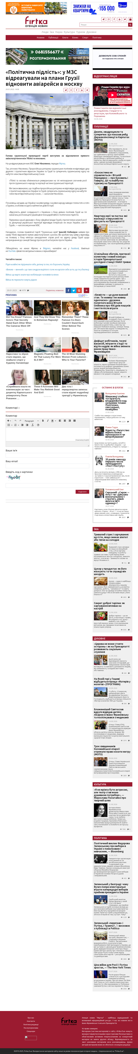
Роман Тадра (111, 427)
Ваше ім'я (11, 450)
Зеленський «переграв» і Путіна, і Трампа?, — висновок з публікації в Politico (112, 925)
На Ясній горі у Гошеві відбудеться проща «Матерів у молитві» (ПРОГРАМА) (112, 681)
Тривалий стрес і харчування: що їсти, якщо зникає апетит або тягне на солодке (111, 537)
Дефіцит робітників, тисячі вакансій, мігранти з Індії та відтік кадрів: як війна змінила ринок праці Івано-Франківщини (112, 346)
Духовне (91, 32)
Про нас (31, 1018)
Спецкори (31, 1031)
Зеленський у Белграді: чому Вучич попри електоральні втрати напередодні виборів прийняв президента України (111, 888)
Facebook (75, 248)
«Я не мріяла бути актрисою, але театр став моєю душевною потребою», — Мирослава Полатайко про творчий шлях (111, 795)
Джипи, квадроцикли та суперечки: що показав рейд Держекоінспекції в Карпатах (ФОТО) (111, 135)
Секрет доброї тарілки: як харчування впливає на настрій (109, 605)
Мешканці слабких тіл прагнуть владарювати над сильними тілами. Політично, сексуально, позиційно (116, 403)
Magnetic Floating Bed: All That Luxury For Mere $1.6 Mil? (47, 357)
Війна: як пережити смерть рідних (21, 279)
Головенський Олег (114, 489)
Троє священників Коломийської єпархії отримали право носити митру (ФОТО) (112, 750)
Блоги (65, 37)
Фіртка (62, 163)
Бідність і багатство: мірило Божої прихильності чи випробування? (117, 433)
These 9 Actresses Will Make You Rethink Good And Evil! (47, 389)
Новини (40, 37)
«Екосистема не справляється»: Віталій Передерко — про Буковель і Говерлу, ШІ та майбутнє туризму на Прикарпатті (111, 178)
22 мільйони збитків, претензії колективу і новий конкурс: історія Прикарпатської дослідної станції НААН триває (112, 258)
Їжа (52, 32)
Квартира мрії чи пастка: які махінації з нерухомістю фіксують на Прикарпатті (110, 218)
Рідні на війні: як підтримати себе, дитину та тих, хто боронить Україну (38, 264)
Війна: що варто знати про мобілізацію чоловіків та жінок (32, 274)
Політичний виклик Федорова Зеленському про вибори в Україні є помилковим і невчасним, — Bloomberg (112, 847)
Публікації (53, 37)
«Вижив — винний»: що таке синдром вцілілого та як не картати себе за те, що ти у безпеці (47, 269)
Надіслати (82, 491)
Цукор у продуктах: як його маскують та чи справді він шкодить (110, 571)
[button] (9, 421)
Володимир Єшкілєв (115, 393)
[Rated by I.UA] (31, 1038)
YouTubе (11, 251)
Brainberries (19, 330)
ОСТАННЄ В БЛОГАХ (112, 387)
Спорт (85, 37)
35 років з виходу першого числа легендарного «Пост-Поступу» (115, 462)
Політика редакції (30, 1024)
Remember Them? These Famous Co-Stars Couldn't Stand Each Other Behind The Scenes (75, 323)
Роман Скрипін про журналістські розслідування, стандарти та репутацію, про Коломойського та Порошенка (110, 112)
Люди (45, 32)
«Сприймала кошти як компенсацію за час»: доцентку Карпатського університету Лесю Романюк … (19, 392)
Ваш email (12, 461)
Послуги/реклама (31, 1028)
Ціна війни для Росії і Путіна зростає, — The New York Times (112, 966)
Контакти (31, 1021)
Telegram (46, 248)
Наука (58, 32)
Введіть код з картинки (19, 471)
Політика (96, 37)
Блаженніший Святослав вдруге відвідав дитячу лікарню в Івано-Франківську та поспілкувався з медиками (111, 713)
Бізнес (75, 37)
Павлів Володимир (114, 456)
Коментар (11, 415)
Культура (69, 32)
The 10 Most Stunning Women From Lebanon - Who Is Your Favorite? (75, 357)
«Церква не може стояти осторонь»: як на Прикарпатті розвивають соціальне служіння (112, 647)
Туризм (80, 32)
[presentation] (9, 421)
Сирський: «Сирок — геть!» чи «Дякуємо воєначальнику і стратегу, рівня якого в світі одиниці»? (117, 497)
